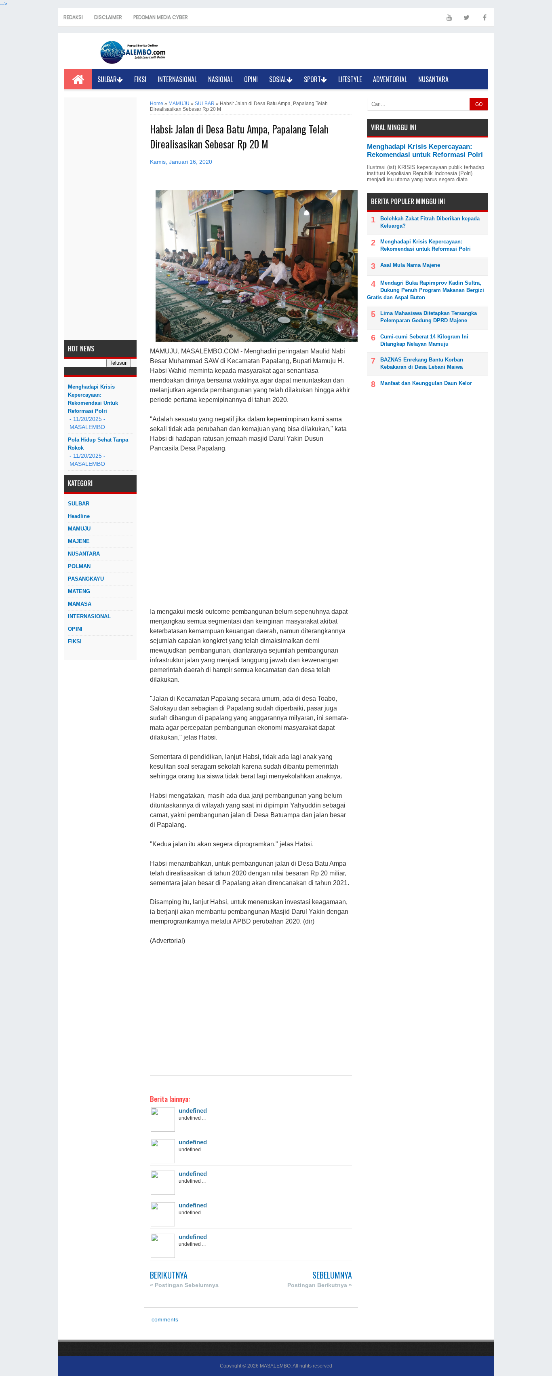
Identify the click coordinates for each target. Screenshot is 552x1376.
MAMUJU (79, 529)
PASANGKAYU (86, 579)
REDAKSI (73, 17)
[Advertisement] (100, 218)
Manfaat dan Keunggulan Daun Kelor (426, 383)
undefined (193, 1110)
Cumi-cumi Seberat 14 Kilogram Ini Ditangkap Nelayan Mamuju (424, 340)
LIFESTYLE (350, 79)
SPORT (312, 79)
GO (478, 104)
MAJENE (79, 541)
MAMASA (79, 604)
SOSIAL (278, 79)
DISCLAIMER (108, 17)
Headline (79, 516)
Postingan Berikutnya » (319, 1285)
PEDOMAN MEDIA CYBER (160, 17)
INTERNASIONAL (177, 79)
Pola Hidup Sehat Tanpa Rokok (98, 444)
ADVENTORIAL (390, 79)
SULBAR (107, 79)
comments (164, 1320)
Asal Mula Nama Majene (410, 265)
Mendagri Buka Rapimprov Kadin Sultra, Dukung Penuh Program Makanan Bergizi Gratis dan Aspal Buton (425, 290)
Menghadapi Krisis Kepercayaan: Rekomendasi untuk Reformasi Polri (93, 399)
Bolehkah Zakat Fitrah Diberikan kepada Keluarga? (430, 222)
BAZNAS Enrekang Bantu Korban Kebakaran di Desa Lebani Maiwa (421, 363)
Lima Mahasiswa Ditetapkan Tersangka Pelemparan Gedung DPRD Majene (428, 316)
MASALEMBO (275, 1366)
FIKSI (140, 79)
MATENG (79, 591)
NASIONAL (220, 79)
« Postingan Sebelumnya (184, 1285)
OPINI (251, 79)
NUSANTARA (433, 79)
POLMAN (79, 566)
